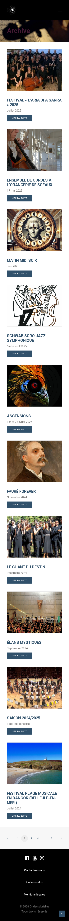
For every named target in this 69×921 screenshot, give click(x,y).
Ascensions (19, 416)
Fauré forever (21, 491)
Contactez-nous (34, 870)
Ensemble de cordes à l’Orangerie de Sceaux (29, 182)
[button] (60, 10)
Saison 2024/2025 (23, 718)
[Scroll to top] (62, 913)
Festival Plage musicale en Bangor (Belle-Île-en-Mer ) (32, 798)
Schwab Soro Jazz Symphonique (26, 338)
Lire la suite (19, 118)
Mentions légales (34, 894)
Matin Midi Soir (22, 260)
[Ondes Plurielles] (14, 10)
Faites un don (34, 882)
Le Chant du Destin (26, 567)
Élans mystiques (24, 642)
